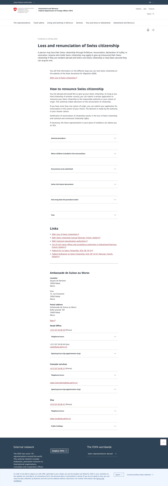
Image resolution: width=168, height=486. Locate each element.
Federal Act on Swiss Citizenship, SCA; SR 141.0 (71, 250)
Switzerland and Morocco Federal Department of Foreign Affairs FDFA (55, 9)
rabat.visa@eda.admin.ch (60, 418)
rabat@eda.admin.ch (58, 347)
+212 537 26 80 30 (57, 330)
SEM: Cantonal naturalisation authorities (69, 241)
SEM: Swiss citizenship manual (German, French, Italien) (75, 238)
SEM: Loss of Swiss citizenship (62, 78)
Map (52, 320)
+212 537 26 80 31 (57, 368)
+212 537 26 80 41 (57, 404)
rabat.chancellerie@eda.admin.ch (63, 383)
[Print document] (147, 29)
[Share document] (153, 29)
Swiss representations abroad (100, 453)
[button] (22, 23)
